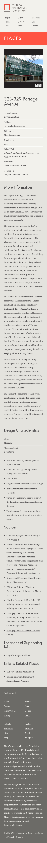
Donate (7, 706)
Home (6, 701)
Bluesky (28, 733)
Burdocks (19, 837)
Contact (34, 25)
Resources (35, 17)
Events (20, 17)
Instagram (29, 737)
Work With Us (10, 710)
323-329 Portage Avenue (14, 125)
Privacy (7, 715)
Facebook (29, 728)
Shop (20, 25)
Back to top (9, 693)
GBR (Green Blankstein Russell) (20, 671)
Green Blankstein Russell (15, 165)
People (7, 17)
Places (7, 21)
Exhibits (21, 21)
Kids (33, 21)
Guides (7, 25)
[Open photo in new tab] (23, 68)
